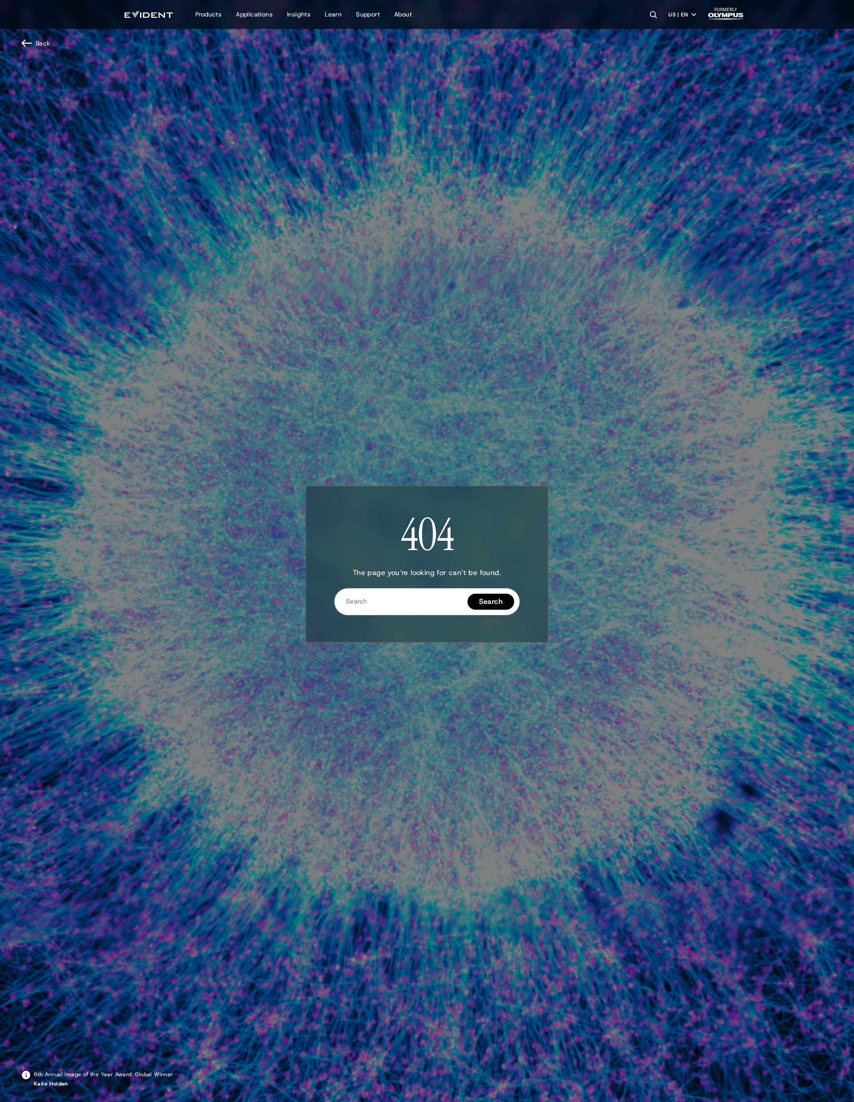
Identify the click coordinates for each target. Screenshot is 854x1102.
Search (491, 601)
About (403, 14)
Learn (333, 14)
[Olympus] (726, 16)
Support (368, 14)
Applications (254, 14)
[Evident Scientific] (149, 14)
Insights (298, 14)
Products (208, 14)
